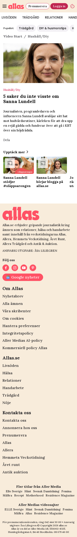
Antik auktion (15, 472)
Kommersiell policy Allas (24, 347)
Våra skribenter (16, 311)
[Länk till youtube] (24, 267)
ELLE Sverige (14, 509)
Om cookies (13, 318)
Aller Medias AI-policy (22, 340)
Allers (7, 450)
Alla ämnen (12, 303)
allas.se (63, 525)
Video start (12, 36)
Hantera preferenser (21, 325)
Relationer (54, 17)
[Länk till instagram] (14, 267)
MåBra (7, 495)
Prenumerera (37, 6)
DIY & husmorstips (52, 28)
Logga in (59, 6)
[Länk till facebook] (5, 267)
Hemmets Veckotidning (23, 457)
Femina (66, 491)
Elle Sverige (14, 491)
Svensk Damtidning (46, 491)
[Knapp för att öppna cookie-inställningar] (72, 6)
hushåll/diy (38, 36)
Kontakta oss (14, 420)
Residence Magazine (60, 495)
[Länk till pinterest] (33, 267)
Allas (6, 442)
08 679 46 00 (61, 531)
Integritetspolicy (17, 333)
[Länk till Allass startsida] (16, 6)
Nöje (6, 402)
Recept (19, 495)
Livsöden (10, 365)
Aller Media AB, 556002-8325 (48, 528)
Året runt (11, 464)
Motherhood (35, 495)
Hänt (27, 491)
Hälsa (7, 373)
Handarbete (13, 387)
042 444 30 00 (53, 522)
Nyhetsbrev (12, 296)
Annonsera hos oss (19, 427)
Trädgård (30, 17)
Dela (6, 140)
